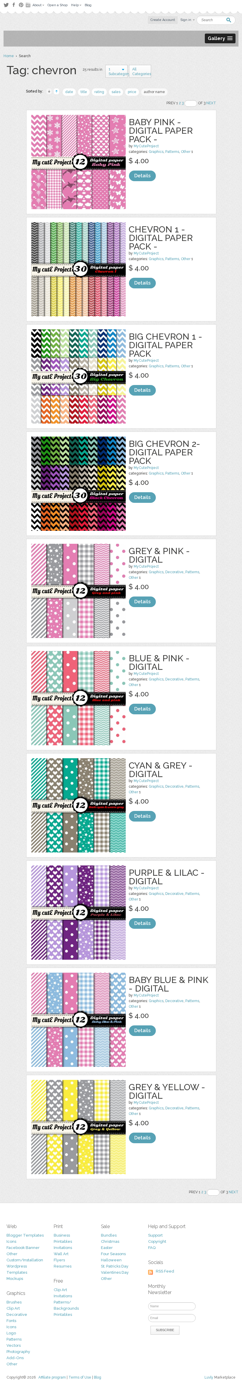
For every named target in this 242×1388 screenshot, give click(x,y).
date (69, 92)
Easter (107, 1247)
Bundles (109, 1235)
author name (154, 92)
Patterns (172, 152)
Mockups (14, 1278)
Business (62, 1235)
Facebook (14, 5)
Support (155, 1235)
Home (9, 56)
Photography (18, 1351)
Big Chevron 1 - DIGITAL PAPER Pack (165, 345)
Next (211, 103)
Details (142, 176)
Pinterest (21, 5)
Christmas (110, 1241)
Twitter (6, 5)
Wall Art (61, 1254)
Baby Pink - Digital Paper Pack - (161, 130)
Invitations (63, 1247)
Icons (11, 1241)
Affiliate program (52, 1377)
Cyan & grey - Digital (160, 769)
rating (99, 92)
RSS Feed (165, 1271)
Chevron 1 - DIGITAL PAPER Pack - (161, 238)
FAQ (152, 1247)
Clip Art (13, 1308)
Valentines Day (115, 1272)
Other (185, 152)
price (132, 92)
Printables (63, 1241)
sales (116, 92)
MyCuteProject (146, 146)
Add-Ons (15, 1358)
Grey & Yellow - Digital (167, 1091)
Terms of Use (79, 1377)
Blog (97, 1377)
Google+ (29, 5)
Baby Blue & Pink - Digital (168, 984)
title (84, 92)
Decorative (174, 572)
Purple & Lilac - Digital (167, 877)
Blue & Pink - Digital (159, 662)
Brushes (14, 1302)
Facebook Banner (23, 1247)
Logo (11, 1333)
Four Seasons (113, 1254)
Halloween (111, 1260)
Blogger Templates (25, 1235)
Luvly (209, 1377)
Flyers (59, 1260)
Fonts (11, 1320)
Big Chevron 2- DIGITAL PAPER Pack (164, 452)
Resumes (62, 1266)
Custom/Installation (24, 1260)
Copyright (157, 1241)
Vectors (13, 1345)
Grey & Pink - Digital (159, 555)
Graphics (156, 152)
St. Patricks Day (114, 1266)
